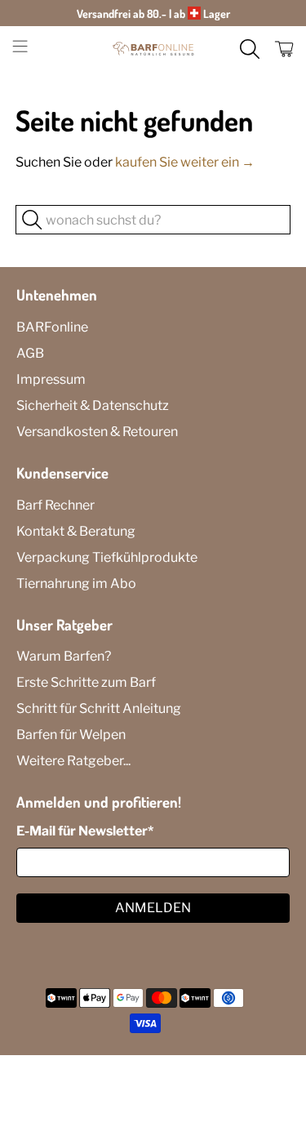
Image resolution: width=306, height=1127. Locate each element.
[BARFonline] (153, 49)
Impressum (51, 379)
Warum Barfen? (63, 656)
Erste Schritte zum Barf (86, 682)
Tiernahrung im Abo (76, 583)
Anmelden (153, 907)
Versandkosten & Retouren (97, 431)
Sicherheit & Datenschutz (92, 405)
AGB (30, 353)
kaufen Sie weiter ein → (185, 162)
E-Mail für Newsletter (84, 831)
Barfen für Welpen (71, 734)
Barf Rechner (55, 505)
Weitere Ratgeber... (73, 760)
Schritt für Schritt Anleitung (98, 708)
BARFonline (52, 327)
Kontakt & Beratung (75, 531)
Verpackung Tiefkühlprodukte (106, 557)
